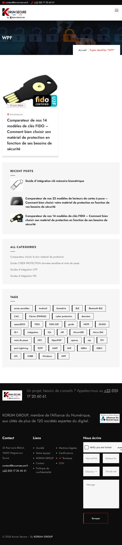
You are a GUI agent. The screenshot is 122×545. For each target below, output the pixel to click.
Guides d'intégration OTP (23, 269)
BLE (77, 308)
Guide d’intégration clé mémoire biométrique (54, 181)
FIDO (37, 324)
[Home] (12, 395)
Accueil (82, 50)
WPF (63, 356)
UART (55, 348)
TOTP (40, 348)
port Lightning (21, 348)
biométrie (61, 308)
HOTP (86, 324)
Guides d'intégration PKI (23, 276)
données (86, 316)
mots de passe (21, 340)
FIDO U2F (54, 324)
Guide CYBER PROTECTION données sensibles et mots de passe (44, 263)
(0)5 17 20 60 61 (14, 471)
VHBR (30, 356)
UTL (16, 356)
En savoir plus (29, 153)
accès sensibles (21, 308)
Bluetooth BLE (95, 308)
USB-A (84, 348)
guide (71, 324)
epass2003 (19, 324)
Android (43, 308)
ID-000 (102, 324)
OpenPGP (56, 340)
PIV (102, 340)
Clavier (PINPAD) (37, 316)
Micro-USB (78, 332)
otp (89, 340)
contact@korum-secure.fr (15, 465)
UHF (69, 348)
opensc (74, 340)
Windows (47, 356)
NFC (40, 340)
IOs (49, 332)
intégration (32, 332)
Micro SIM (98, 332)
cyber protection (64, 316)
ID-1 (16, 332)
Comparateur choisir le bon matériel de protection (37, 257)
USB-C (99, 348)
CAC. (17, 316)
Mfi (62, 332)
